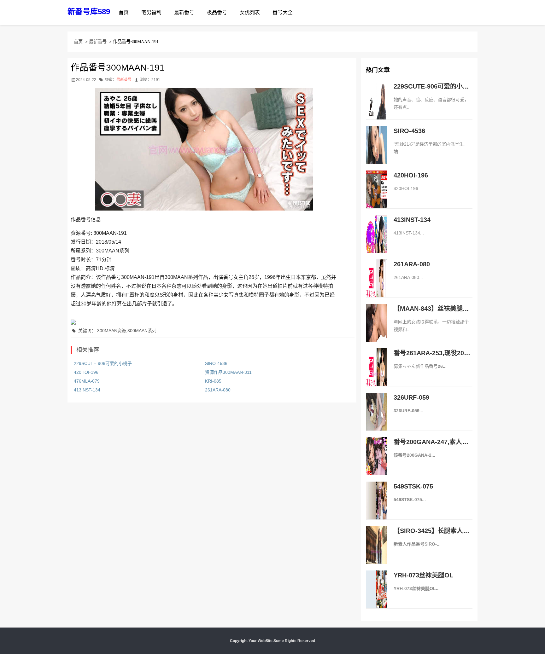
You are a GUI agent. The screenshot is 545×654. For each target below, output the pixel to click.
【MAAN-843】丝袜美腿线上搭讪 (441, 308)
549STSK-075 (413, 486)
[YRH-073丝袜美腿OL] (376, 596)
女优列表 (250, 12)
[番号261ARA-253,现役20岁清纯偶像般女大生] (376, 373)
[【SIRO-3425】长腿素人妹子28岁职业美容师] (376, 551)
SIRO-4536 (216, 363)
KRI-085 (213, 381)
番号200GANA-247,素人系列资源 (440, 441)
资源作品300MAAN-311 (228, 372)
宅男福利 (151, 12)
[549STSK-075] (376, 507)
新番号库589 (88, 11)
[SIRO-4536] (376, 151)
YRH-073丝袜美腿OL (423, 575)
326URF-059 (411, 397)
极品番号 (217, 12)
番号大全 (282, 12)
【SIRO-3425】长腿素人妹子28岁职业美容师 (457, 530)
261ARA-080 (218, 389)
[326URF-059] (376, 418)
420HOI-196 (86, 372)
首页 (124, 12)
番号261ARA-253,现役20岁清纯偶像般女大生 (457, 353)
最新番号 (184, 12)
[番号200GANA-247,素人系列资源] (376, 462)
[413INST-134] (376, 240)
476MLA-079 (87, 381)
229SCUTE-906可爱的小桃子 (103, 363)
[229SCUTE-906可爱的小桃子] (376, 107)
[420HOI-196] (376, 196)
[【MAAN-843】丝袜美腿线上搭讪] (376, 329)
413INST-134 (87, 389)
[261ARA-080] (376, 284)
